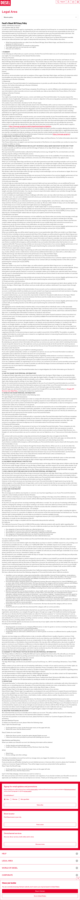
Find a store (40, 824)
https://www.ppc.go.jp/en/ (61, 134)
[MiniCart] (73, 2)
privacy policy (34, 789)
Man (7, 799)
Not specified (25, 799)
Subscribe (40, 805)
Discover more (40, 844)
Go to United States (40, 896)
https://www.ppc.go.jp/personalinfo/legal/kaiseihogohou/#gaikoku (30, 126)
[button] (61, 2)
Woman (14, 799)
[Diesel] (5, 3)
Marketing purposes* (70, 789)
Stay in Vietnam (40, 891)
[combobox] (40, 17)
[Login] (68, 2)
